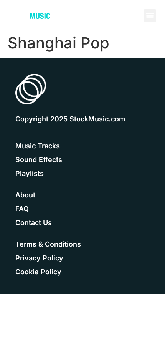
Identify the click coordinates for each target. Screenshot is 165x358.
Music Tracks (37, 146)
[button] (150, 15)
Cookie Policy (38, 272)
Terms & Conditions (48, 244)
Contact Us (33, 223)
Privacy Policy (39, 258)
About (25, 195)
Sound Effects (38, 160)
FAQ (22, 209)
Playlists (29, 173)
